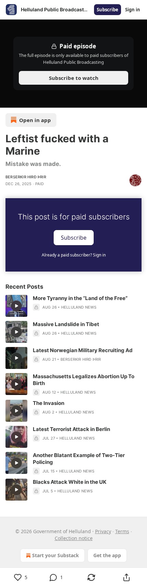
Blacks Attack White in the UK (69, 482)
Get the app (107, 555)
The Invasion (48, 403)
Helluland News (79, 307)
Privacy (103, 531)
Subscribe (107, 10)
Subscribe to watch (73, 77)
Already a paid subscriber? (74, 255)
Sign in (132, 10)
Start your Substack (55, 555)
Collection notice (74, 538)
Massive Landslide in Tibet (66, 324)
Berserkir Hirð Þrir (25, 177)
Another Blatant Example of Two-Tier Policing (79, 458)
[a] (16, 305)
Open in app (35, 120)
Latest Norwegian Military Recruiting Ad (83, 350)
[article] (73, 306)
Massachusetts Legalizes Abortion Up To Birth (83, 379)
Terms (122, 531)
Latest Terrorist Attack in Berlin (71, 429)
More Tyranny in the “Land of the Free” (80, 298)
